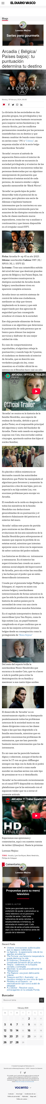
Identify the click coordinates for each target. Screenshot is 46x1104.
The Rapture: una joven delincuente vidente (23, 973)
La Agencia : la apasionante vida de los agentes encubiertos (25, 952)
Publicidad (25, 1096)
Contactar (11, 1094)
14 (17, 1030)
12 (5, 1030)
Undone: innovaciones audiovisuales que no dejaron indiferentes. (23, 948)
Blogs (5, 18)
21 (17, 1036)
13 (11, 1030)
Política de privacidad (14, 1096)
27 (11, 1042)
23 (29, 1036)
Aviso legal (19, 1094)
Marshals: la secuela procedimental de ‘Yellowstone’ (24, 969)
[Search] (41, 1000)
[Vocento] (23, 1088)
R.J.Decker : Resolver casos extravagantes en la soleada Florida (23, 988)
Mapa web (33, 1096)
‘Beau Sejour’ (26, 634)
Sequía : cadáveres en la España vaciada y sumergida (22, 965)
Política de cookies (22, 1099)
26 (5, 1042)
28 (17, 1042)
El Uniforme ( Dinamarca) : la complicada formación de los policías (24, 961)
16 (29, 1030)
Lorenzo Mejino (23, 30)
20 (11, 1036)
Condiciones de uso (30, 1094)
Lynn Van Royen (20, 855)
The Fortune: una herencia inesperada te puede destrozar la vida (25, 957)
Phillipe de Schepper (9, 858)
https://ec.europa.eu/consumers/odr (25, 1081)
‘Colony (29, 140)
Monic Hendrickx (33, 855)
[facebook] (20, 1072)
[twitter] (40, 938)
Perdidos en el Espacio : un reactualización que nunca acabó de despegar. (23, 983)
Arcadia (11, 855)
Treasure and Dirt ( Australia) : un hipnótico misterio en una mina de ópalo (25, 978)
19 (5, 1036)
